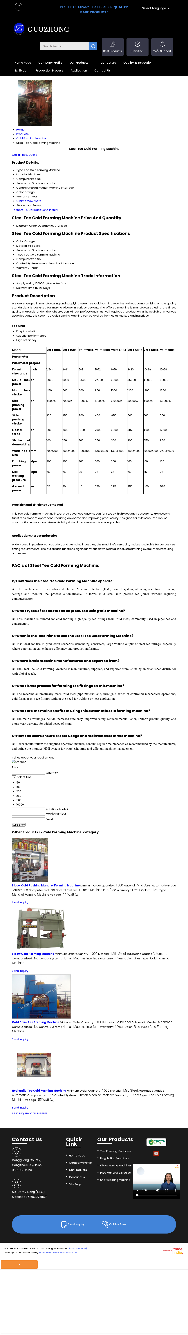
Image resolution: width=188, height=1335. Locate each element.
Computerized (26, 259)
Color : (150, 890)
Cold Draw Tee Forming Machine (35, 1022)
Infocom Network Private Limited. (58, 1252)
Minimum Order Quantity (33, 226)
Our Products (79, 63)
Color (20, 241)
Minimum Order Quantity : (101, 885)
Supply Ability (25, 283)
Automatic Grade (28, 250)
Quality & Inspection (138, 63)
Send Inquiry (49, 210)
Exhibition (21, 70)
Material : (137, 885)
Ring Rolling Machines (114, 1158)
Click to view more (28, 201)
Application (79, 70)
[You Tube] (156, 1155)
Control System (27, 263)
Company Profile (50, 63)
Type (19, 254)
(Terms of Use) (78, 1248)
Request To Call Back (26, 210)
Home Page (23, 63)
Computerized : (42, 890)
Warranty (22, 268)
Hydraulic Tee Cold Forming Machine (39, 1091)
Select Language (154, 8)
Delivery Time (25, 288)
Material (21, 246)
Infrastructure (106, 63)
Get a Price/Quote (24, 155)
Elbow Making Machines (116, 1165)
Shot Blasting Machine (115, 1180)
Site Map (75, 1184)
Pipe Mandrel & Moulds (115, 1173)
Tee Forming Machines (115, 1151)
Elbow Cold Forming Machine (33, 954)
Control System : (86, 890)
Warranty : (128, 890)
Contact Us (102, 70)
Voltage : (64, 895)
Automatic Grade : (146, 954)
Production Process (49, 70)
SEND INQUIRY (21, 1113)
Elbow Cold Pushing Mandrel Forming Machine (46, 885)
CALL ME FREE (38, 1113)
